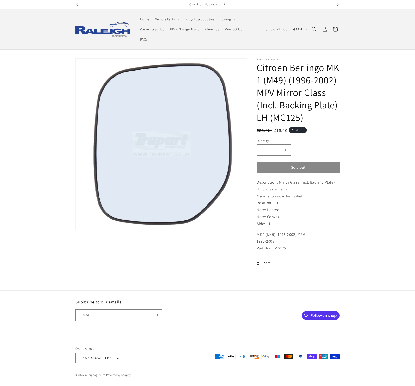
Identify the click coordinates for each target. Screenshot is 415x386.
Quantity (263, 141)
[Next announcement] (338, 4)
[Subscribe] (156, 315)
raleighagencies (95, 375)
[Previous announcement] (77, 4)
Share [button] (266, 263)
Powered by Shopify (118, 375)
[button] (167, 19)
